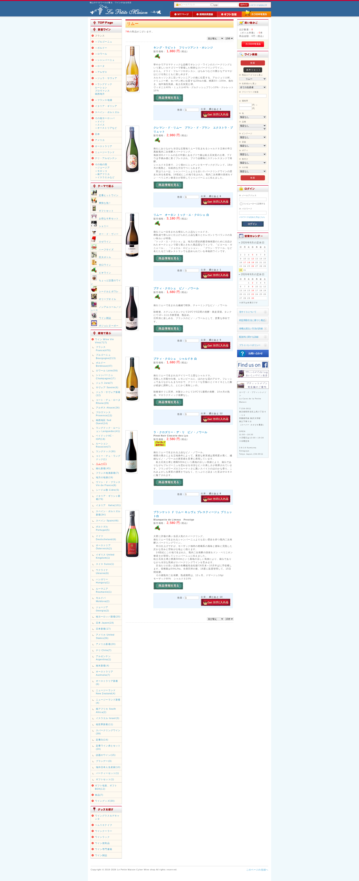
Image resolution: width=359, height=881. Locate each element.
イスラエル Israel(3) (107, 718)
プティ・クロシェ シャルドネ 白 (175, 358)
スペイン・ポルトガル (107, 112)
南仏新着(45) (103, 468)
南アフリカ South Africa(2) (106, 710)
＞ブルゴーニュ (103, 41)
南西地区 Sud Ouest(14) (103, 422)
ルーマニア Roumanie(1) (104, 590)
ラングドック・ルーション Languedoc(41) (108, 429)
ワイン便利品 (102, 843)
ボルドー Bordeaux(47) (104, 364)
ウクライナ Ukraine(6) (103, 571)
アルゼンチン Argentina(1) (103, 658)
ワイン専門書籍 (103, 849)
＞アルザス (101, 72)
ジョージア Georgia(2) (102, 609)
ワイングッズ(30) (105, 801)
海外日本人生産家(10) (108, 767)
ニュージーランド (105, 152)
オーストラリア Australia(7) (104, 673)
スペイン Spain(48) (107, 520)
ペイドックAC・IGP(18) (105, 437)
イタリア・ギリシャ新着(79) (108, 497)
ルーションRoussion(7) (103, 445)
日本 (97, 134)
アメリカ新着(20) (106, 644)
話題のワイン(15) (106, 755)
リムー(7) (101, 463)
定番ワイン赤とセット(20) (108, 747)
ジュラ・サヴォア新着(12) (108, 393)
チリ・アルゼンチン (106, 158)
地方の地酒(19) (104, 477)
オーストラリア (103, 146)
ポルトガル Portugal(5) (103, 528)
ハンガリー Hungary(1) (103, 581)
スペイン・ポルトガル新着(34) (108, 513)
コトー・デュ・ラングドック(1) (108, 457)
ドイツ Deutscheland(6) (106, 537)
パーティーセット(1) (107, 773)
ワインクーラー (103, 831)
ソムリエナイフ (103, 825)
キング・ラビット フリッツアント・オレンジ (183, 47)
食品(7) (99, 795)
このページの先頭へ (257, 869)
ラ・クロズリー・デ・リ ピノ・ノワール (180, 432)
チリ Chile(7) (104, 650)
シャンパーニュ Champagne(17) (106, 376)
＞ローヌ (100, 66)
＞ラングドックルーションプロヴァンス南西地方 (103, 89)
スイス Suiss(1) (105, 564)
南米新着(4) (102, 665)
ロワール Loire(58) (107, 370)
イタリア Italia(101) (108, 505)
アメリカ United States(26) (105, 636)
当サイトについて (247, 312)
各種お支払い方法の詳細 (251, 328)
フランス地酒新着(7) (107, 473)
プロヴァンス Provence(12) (104, 414)
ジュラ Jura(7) (104, 383)
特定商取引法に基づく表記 (252, 320)
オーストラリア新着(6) (107, 682)
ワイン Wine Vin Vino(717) (104, 341)
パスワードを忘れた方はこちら (252, 217)
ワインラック (102, 837)
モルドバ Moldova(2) (103, 599)
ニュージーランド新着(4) (108, 701)
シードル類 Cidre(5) (107, 490)
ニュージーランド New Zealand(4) (106, 692)
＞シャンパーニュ (105, 60)
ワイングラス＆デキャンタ (107, 817)
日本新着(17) (103, 628)
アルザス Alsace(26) (108, 407)
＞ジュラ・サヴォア (106, 78)
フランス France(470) (103, 348)
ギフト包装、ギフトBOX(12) (106, 787)
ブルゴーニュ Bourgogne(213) (106, 356)
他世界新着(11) (104, 724)
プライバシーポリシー (249, 345)
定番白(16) (102, 739)
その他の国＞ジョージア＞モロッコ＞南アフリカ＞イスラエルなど (105, 171)
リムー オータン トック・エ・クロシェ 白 (181, 214)
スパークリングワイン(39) (108, 732)
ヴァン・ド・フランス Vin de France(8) (108, 483)
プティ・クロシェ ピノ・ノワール (176, 288)
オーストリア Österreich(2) (104, 547)
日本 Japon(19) (105, 623)
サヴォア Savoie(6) (107, 387)
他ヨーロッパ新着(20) (108, 616)
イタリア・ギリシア (106, 106)
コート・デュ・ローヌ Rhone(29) (108, 401)
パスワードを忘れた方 (258, 5)
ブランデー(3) (104, 761)
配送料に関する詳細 (248, 337)
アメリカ (100, 140)
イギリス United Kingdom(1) (105, 556)
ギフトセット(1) (105, 779)
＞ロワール (101, 54)
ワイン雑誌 (101, 855)
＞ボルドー (101, 48)
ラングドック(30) (106, 451)
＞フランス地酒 (103, 100)
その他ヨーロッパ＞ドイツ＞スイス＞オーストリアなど (106, 123)
